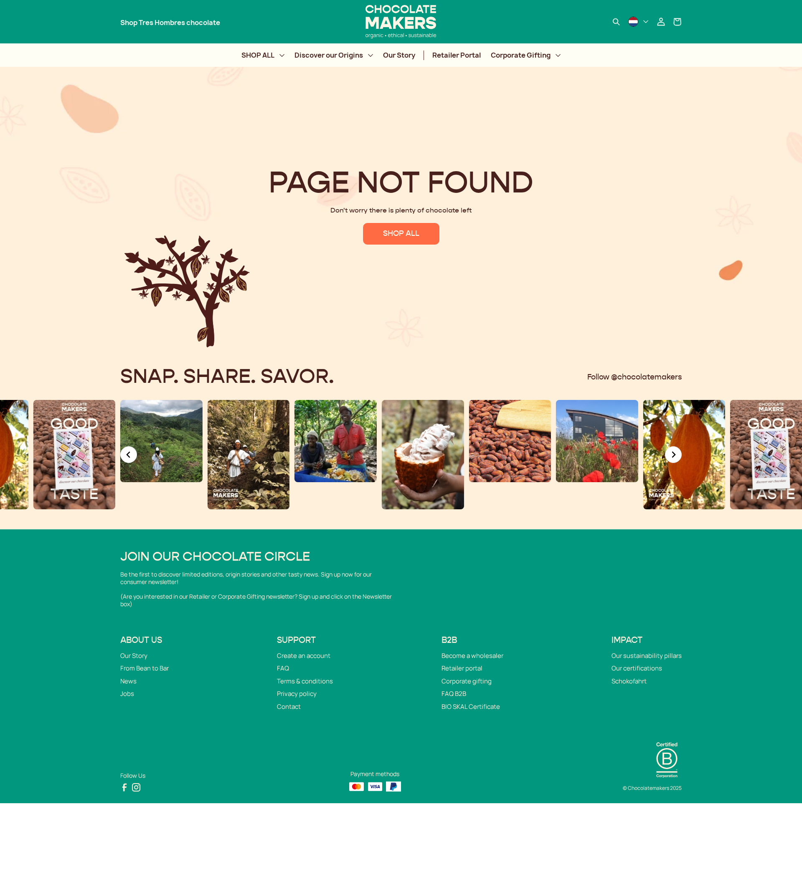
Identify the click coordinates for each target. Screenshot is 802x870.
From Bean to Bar (144, 668)
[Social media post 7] (510, 441)
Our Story (399, 55)
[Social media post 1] (684, 454)
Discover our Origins (328, 55)
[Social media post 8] (597, 441)
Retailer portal (462, 668)
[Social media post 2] (74, 454)
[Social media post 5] (335, 441)
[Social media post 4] (249, 454)
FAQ (283, 668)
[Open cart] (677, 22)
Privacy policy (297, 693)
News (128, 681)
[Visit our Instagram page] (136, 787)
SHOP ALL (257, 55)
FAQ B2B (454, 693)
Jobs (127, 693)
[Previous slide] (128, 454)
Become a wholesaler (472, 655)
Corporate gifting (467, 681)
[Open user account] (661, 22)
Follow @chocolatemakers (634, 377)
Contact (289, 706)
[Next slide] (673, 454)
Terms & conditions (305, 681)
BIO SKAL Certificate (471, 706)
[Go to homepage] (400, 21)
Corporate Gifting (521, 55)
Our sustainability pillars (647, 655)
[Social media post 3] (161, 441)
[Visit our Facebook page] (124, 787)
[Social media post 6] (423, 454)
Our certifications (637, 668)
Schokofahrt (629, 681)
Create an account (303, 655)
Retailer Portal (456, 55)
